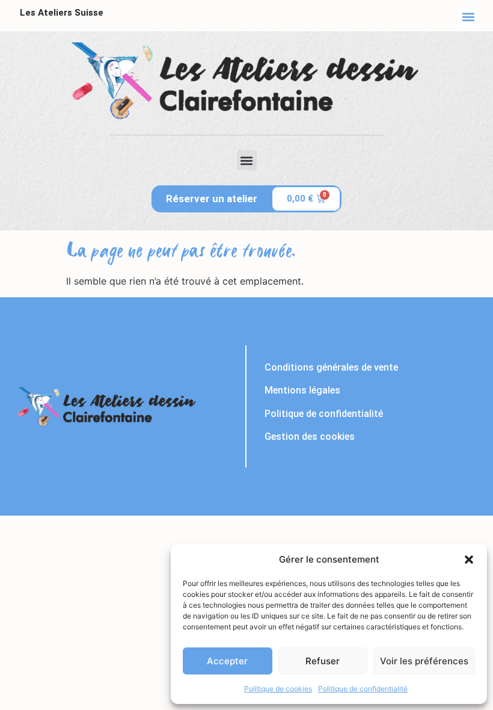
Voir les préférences (424, 661)
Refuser (322, 661)
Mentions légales (302, 390)
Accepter (227, 661)
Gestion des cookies (310, 436)
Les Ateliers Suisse (61, 12)
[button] (469, 560)
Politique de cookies (278, 688)
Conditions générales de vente (331, 367)
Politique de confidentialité (363, 688)
